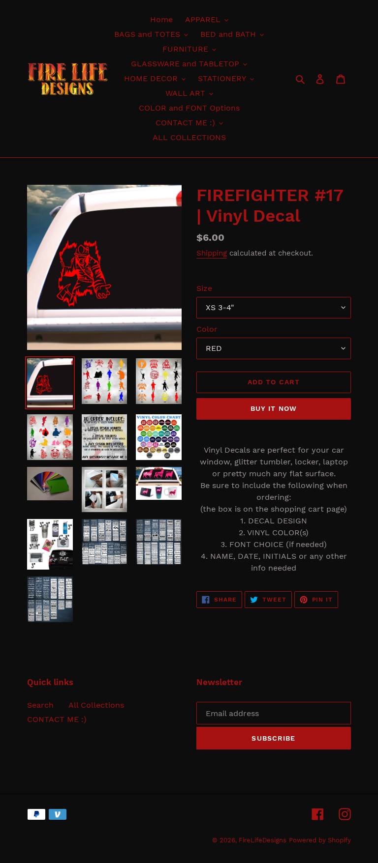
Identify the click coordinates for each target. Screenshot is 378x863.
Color (207, 329)
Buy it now (274, 408)
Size (204, 288)
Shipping (211, 253)
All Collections (96, 705)
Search (40, 705)
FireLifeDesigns (262, 840)
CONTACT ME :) (57, 719)
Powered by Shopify (320, 840)
